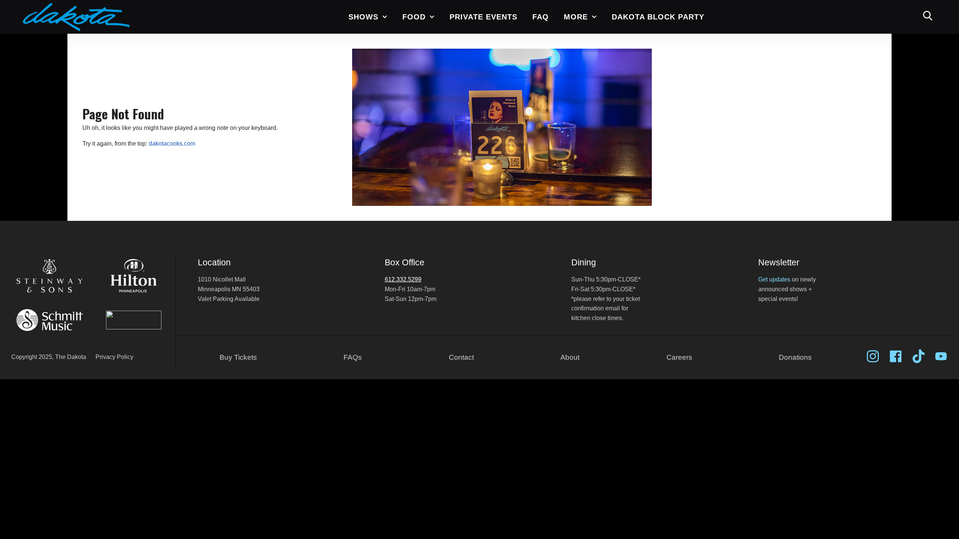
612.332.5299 (403, 279)
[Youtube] (941, 356)
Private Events (483, 17)
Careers (679, 357)
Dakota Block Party (658, 17)
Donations (795, 357)
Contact (461, 357)
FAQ (540, 17)
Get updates (774, 279)
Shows (363, 17)
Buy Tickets (238, 357)
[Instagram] (873, 356)
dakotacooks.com (172, 143)
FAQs (353, 357)
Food (414, 17)
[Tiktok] (919, 356)
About (570, 357)
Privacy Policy (114, 357)
